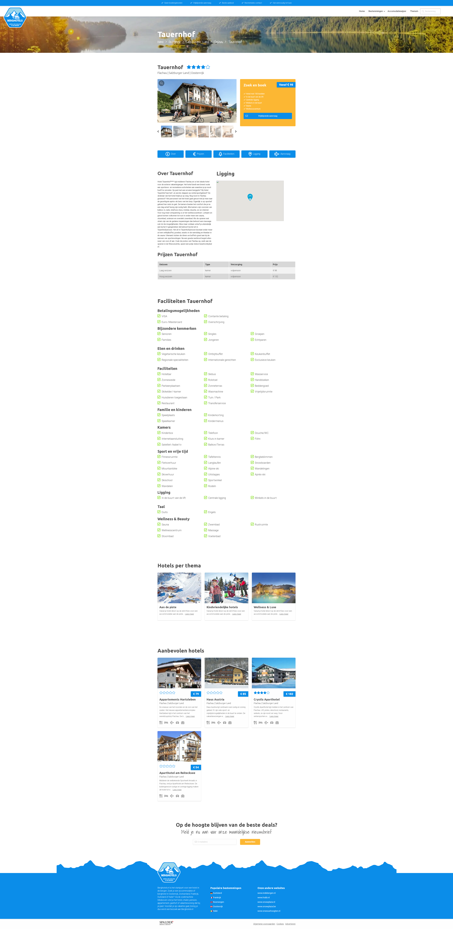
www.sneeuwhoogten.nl (269, 911)
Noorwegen (218, 902)
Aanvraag (285, 153)
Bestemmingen (376, 11)
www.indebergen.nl (267, 893)
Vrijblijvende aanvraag (267, 116)
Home (362, 11)
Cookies (280, 924)
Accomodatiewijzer (397, 11)
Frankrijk (217, 897)
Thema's (414, 11)
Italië (215, 911)
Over (173, 153)
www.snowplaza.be (267, 906)
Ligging (256, 153)
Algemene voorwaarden (264, 924)
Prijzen (200, 153)
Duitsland (217, 893)
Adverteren (290, 924)
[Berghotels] (16, 11)
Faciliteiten (228, 153)
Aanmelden (250, 842)
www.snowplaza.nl (266, 902)
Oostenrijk (218, 906)
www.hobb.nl (264, 897)
